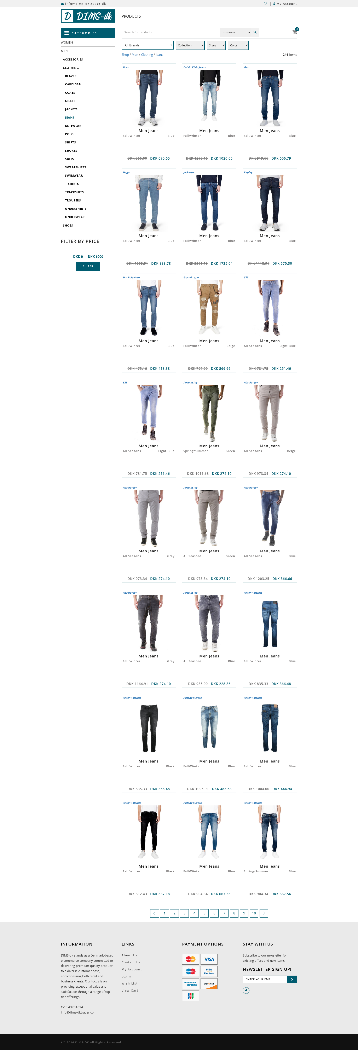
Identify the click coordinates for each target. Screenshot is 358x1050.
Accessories (73, 59)
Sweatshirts (75, 167)
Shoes (68, 225)
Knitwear (73, 126)
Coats (70, 93)
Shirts (70, 142)
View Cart (130, 990)
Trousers (73, 200)
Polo (69, 134)
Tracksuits (74, 192)
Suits (69, 159)
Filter (88, 266)
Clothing (71, 68)
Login (126, 976)
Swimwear (74, 175)
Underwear (75, 217)
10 (254, 913)
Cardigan (73, 84)
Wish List (130, 983)
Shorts (71, 151)
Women (67, 42)
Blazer (70, 76)
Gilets (70, 101)
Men (64, 51)
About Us (130, 955)
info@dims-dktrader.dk (85, 4)
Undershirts (76, 209)
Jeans (69, 117)
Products (131, 16)
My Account (287, 4)
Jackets (71, 109)
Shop (125, 54)
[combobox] (148, 45)
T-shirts (72, 184)
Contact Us (131, 962)
